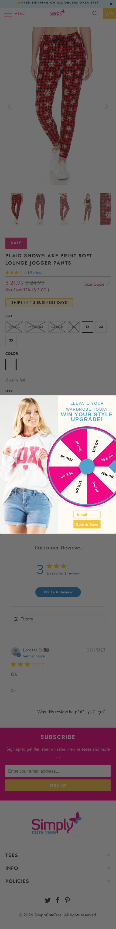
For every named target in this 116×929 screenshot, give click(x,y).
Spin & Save (87, 524)
